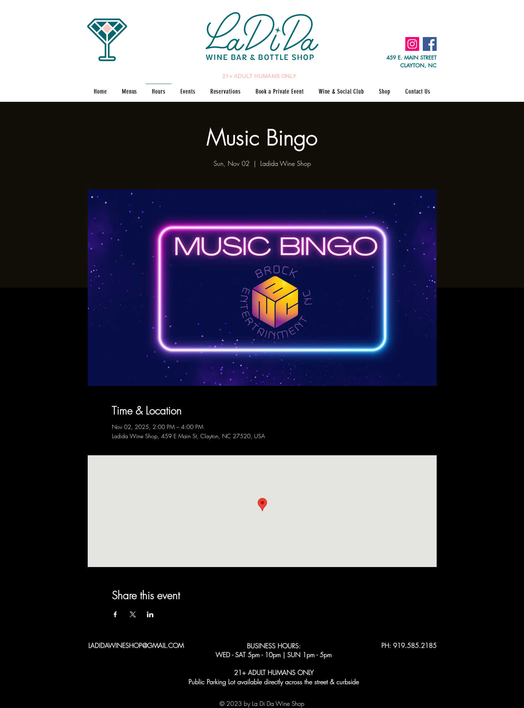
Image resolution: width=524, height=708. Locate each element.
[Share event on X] (132, 614)
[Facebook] (430, 44)
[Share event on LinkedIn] (150, 614)
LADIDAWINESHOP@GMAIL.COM (136, 645)
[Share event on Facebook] (115, 614)
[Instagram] (412, 44)
